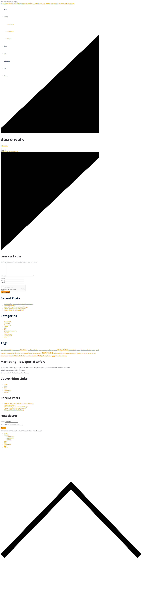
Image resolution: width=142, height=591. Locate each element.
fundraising (9, 353)
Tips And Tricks (8, 334)
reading (7, 356)
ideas (25, 353)
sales (17, 356)
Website (3, 282)
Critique (6, 326)
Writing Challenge (63, 356)
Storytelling (34, 356)
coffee (49, 350)
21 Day (2, 350)
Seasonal (6, 332)
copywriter (54, 350)
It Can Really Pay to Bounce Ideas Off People (16, 307)
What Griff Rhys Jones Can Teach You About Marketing (18, 304)
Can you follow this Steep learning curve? (15, 308)
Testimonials (7, 390)
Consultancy (10, 436)
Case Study (7, 323)
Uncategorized (8, 335)
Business (23, 350)
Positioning (80, 353)
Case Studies (34, 350)
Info (5, 328)
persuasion (66, 353)
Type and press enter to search (9, 1)
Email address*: (5, 424)
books (14, 350)
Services (6, 16)
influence (29, 353)
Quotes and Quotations (10, 331)
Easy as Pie (9, 27)
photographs (73, 353)
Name (2, 278)
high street (20, 353)
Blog (5, 387)
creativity (72, 350)
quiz (5, 329)
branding (18, 350)
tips (53, 355)
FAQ (5, 389)
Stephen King (22, 356)
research (11, 356)
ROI (15, 356)
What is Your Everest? (9, 305)
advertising (8, 350)
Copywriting (10, 31)
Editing (93, 350)
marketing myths (57, 353)
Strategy (40, 356)
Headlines (15, 353)
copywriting (63, 349)
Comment (3, 276)
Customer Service (86, 350)
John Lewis (35, 353)
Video (5, 337)
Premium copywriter (88, 353)
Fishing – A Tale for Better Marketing (14, 310)
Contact (6, 392)
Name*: (3, 421)
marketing (47, 352)
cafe (29, 350)
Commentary (7, 325)
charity (40, 350)
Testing (45, 356)
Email (2, 280)
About (5, 386)
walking (57, 356)
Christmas (44, 350)
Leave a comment (13, 151)
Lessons (39, 353)
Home (5, 9)
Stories (27, 355)
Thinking (49, 356)
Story (30, 356)
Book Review (7, 321)
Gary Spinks (5, 151)
